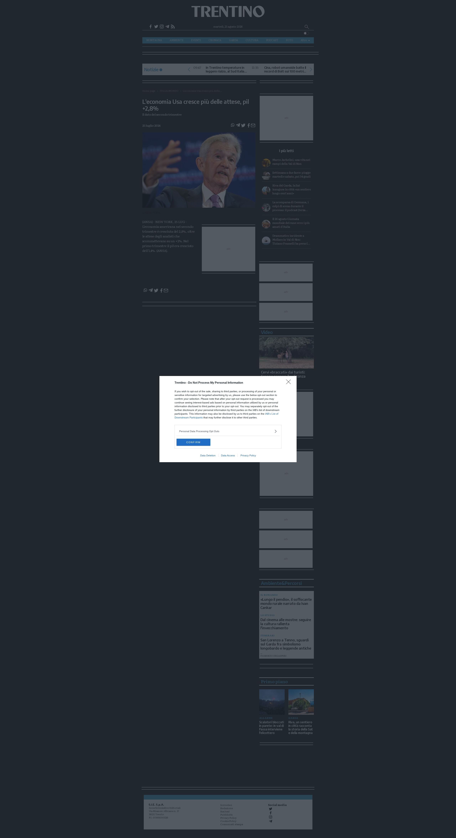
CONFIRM (193, 442)
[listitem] (228, 431)
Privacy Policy (248, 455)
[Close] (289, 383)
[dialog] (228, 419)
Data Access (228, 455)
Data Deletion (208, 455)
